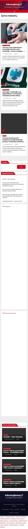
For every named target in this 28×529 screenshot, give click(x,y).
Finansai (4, 135)
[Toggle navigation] (14, 11)
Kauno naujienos (4, 525)
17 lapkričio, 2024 (8, 144)
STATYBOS (17, 509)
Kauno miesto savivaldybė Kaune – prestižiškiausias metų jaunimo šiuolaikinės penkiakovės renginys (13, 184)
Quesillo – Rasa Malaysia (8, 179)
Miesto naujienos (4, 520)
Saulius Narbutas (13, 520)
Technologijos (6, 89)
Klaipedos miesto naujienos (18, 518)
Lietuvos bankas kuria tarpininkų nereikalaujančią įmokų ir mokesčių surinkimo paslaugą (12, 140)
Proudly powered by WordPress (10, 504)
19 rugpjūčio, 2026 (9, 439)
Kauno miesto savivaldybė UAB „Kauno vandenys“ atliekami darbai (13, 468)
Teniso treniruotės (11, 523)
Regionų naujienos (14, 525)
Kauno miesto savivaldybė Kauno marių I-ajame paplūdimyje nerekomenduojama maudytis (12, 196)
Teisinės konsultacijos (21, 516)
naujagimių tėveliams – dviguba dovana (12, 201)
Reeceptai (11, 512)
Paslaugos (16, 512)
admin (15, 53)
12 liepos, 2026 (8, 470)
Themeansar (13, 506)
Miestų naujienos (6, 45)
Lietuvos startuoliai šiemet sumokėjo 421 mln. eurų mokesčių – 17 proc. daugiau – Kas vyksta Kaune (13, 50)
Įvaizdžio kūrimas (23, 520)
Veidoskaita (3, 523)
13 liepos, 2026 (8, 454)
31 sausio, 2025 (7, 98)
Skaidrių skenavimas (5, 518)
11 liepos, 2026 (8, 485)
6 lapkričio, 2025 (7, 53)
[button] (26, 11)
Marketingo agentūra (10, 516)
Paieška (4, 162)
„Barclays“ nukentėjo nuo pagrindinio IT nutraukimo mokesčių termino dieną (12, 94)
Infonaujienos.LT (14, 4)
